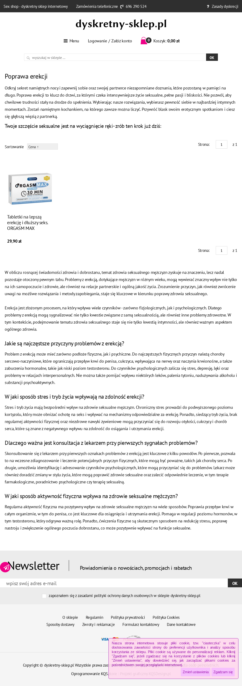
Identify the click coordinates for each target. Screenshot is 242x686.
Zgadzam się (223, 672)
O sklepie (70, 617)
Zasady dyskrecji (225, 6)
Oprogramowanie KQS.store (94, 673)
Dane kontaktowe (181, 624)
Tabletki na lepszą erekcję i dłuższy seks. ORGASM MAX (27, 222)
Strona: (204, 144)
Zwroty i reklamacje (98, 624)
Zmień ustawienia (195, 672)
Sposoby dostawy (60, 624)
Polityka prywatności (128, 617)
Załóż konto (121, 41)
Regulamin (94, 617)
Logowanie (97, 41)
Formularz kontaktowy (140, 624)
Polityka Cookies (166, 617)
